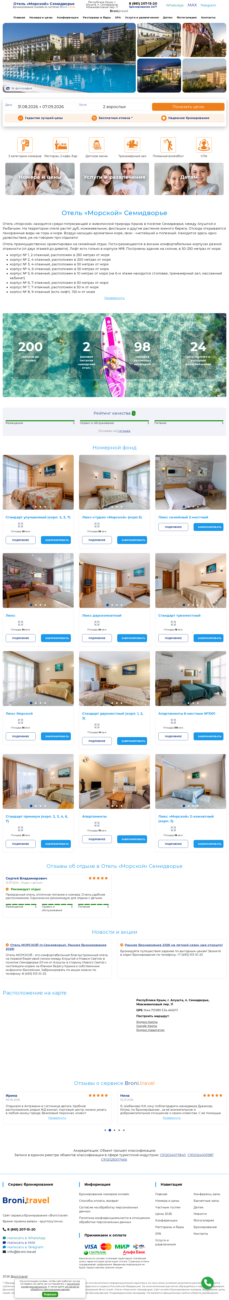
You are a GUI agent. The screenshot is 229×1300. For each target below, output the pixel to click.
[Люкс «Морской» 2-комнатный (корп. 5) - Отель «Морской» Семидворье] (190, 781)
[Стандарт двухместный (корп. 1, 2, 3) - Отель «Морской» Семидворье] (114, 678)
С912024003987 (200, 1155)
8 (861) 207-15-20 (143, 4)
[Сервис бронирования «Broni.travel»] (119, 11)
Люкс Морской (19, 714)
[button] (31, 507)
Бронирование (205, 1227)
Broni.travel (19, 1276)
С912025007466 (114, 1160)
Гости (83, 104)
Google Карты (146, 1026)
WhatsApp (175, 5)
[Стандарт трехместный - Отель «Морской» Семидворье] (190, 580)
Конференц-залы (207, 1194)
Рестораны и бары (97, 17)
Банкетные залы (206, 1200)
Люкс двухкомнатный (102, 616)
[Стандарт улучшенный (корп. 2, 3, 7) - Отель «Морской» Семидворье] (38, 482)
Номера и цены (41, 17)
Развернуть (114, 298)
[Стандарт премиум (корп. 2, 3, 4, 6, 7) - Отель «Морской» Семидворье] (38, 781)
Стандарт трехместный (179, 616)
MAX (192, 5)
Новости (200, 1214)
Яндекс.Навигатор (150, 1030)
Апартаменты (94, 816)
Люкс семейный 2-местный (183, 517)
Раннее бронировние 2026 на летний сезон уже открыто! (174, 945)
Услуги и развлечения (142, 17)
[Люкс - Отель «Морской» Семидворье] (38, 580)
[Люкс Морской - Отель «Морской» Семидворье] (38, 678)
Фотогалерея (187, 17)
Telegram (208, 5)
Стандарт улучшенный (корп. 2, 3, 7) (38, 517)
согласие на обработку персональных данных (54, 1288)
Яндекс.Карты (147, 1022)
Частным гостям (168, 1207)
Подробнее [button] (20, 540)
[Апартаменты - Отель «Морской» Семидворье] (114, 781)
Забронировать (57, 540)
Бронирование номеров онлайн (104, 1194)
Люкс (10, 616)
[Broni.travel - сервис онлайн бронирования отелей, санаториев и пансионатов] (26, 1200)
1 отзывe (123, 431)
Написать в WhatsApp (26, 1238)
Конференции (68, 17)
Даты (8, 104)
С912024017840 (173, 1155)
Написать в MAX (21, 1243)
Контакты (208, 17)
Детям (167, 17)
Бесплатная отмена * (116, 118)
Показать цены (188, 106)
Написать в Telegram (25, 1247)
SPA (118, 17)
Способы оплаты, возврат (99, 1200)
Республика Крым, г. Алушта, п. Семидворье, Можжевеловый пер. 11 (102, 4)
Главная (19, 17)
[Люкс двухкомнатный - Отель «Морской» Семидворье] (114, 580)
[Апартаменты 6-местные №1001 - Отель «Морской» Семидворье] (190, 678)
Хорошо (50, 1294)
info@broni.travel (21, 1252)
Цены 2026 (163, 1214)
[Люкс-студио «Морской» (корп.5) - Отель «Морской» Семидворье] (114, 482)
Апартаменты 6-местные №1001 (186, 714)
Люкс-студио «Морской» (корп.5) (112, 517)
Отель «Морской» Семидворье (44, 4)
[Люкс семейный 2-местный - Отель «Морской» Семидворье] (190, 482)
